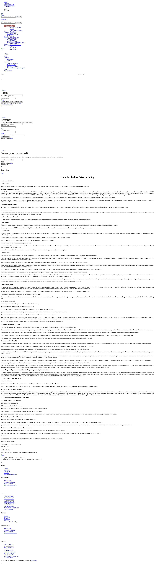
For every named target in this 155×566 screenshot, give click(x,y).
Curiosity (6, 37)
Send (2, 161)
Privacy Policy (7, 480)
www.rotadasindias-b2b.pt (10, 474)
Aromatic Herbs (14, 34)
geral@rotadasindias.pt (10, 503)
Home (5, 31)
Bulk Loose (13, 32)
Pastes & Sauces (14, 43)
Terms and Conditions (9, 482)
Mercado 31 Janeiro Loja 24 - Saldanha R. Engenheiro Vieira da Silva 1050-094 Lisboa (11, 507)
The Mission (10, 34)
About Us (9, 35)
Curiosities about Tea (12, 38)
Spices (12, 36)
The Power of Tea (11, 39)
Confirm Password (5, 130)
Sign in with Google (18, 101)
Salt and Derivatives (15, 45)
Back (11, 138)
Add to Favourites (8, 483)
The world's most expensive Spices (16, 42)
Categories (9, 26)
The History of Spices (12, 41)
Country (3, 135)
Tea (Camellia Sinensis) (16, 30)
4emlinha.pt (34, 560)
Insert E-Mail (4, 95)
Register (7, 136)
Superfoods (13, 48)
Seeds (11, 46)
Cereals (12, 29)
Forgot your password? (6, 104)
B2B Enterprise (8, 70)
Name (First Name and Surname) (9, 122)
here (20, 103)
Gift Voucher (13, 49)
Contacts (6, 44)
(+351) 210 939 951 (9, 5)
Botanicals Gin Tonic (15, 27)
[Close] (1, 79)
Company (6, 32)
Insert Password (5, 97)
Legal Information (5, 525)
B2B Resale (7, 45)
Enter (6, 101)
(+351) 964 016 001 (9, 6)
